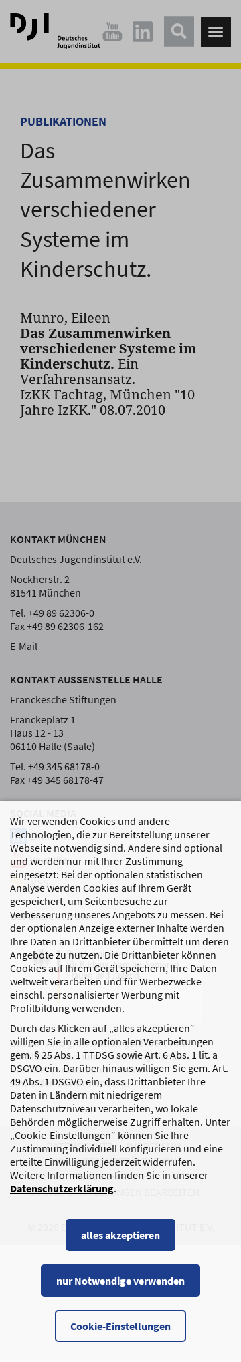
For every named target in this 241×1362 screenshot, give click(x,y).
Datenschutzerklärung (62, 1188)
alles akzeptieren (120, 1235)
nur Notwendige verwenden (120, 1280)
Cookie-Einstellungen (120, 1326)
